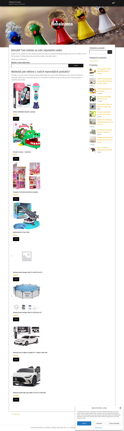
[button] (120, 408)
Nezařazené (94, 61)
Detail (16, 119)
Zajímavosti (16, 414)
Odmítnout (99, 423)
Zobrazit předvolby (114, 423)
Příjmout (84, 423)
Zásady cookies (98, 427)
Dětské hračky (15, 2)
